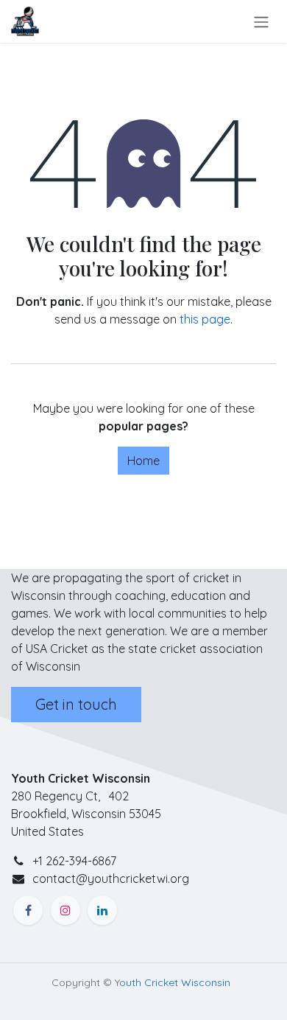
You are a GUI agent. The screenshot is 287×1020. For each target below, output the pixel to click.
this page (205, 319)
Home (143, 460)
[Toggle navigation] (261, 21)
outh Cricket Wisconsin (174, 982)
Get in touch (76, 704)
